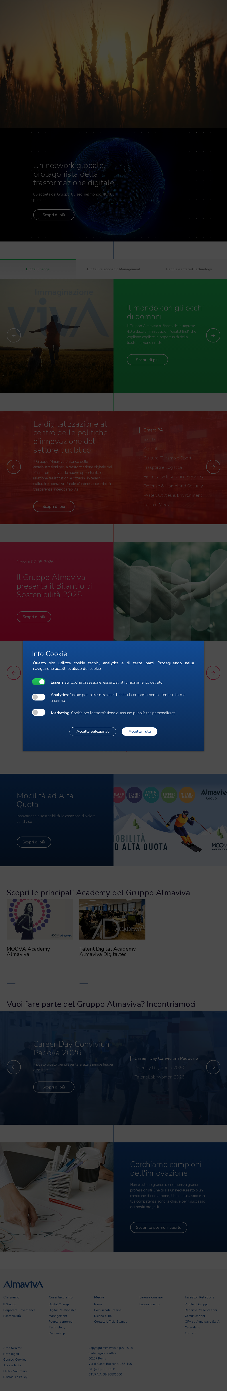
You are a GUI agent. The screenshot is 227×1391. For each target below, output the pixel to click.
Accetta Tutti (140, 731)
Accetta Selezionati (93, 731)
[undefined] (38, 681)
